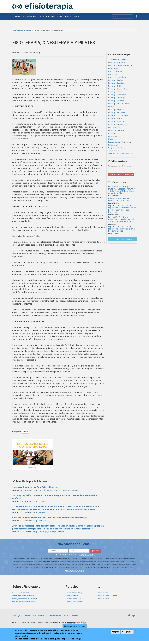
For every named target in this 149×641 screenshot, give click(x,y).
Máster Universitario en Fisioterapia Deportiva (119, 199)
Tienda (41, 16)
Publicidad (41, 616)
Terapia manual (113, 151)
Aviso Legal (16, 616)
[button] (136, 16)
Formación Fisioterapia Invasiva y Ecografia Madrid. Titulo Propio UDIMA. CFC (121, 219)
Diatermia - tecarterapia (116, 62)
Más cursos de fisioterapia (122, 239)
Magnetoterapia (29, 16)
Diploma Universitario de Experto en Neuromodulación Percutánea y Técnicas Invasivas (122, 208)
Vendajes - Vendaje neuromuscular (120, 154)
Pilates (25, 432)
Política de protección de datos (74, 570)
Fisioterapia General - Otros (118, 89)
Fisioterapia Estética (115, 86)
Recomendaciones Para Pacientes (120, 142)
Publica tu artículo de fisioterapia (121, 174)
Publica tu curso (103, 593)
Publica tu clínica (103, 599)
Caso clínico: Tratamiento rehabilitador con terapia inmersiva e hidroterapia (49, 517)
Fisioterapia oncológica (116, 124)
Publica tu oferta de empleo (107, 596)
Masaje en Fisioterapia (116, 130)
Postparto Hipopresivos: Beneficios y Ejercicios (35, 487)
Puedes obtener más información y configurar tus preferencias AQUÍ (48, 638)
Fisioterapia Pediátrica (38, 501)
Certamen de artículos (73, 599)
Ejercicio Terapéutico (115, 71)
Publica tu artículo (72, 596)
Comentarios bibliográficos (117, 59)
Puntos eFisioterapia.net (74, 602)
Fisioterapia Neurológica (38, 512)
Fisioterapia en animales (116, 121)
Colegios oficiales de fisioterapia (23, 602)
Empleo (60, 16)
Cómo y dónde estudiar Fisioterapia (25, 599)
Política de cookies (54, 616)
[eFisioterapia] (42, 6)
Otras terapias (113, 136)
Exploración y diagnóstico (117, 77)
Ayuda (34, 616)
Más (76, 16)
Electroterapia (113, 74)
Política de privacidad (70, 616)
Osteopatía (112, 133)
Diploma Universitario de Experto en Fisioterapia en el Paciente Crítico (121, 228)
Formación (50, 16)
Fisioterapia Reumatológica (118, 112)
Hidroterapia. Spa (114, 127)
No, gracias (127, 632)
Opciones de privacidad (74, 626)
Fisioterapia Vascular (115, 118)
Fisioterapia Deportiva (116, 83)
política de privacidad (86, 554)
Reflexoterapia (113, 145)
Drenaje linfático (114, 68)
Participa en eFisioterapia (74, 593)
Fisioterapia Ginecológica (117, 95)
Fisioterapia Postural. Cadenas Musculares (45, 490)
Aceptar (115, 632)
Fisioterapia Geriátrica (38, 521)
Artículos (17, 16)
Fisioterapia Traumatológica (118, 115)
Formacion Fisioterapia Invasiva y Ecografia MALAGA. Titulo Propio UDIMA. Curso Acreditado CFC (121, 189)
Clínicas (68, 16)
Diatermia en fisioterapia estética (120, 65)
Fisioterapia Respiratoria (69, 490)
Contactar (26, 616)
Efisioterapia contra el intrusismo (24, 596)
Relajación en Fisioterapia (117, 148)
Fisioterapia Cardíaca (115, 80)
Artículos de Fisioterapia (23, 30)
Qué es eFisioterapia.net (20, 593)
